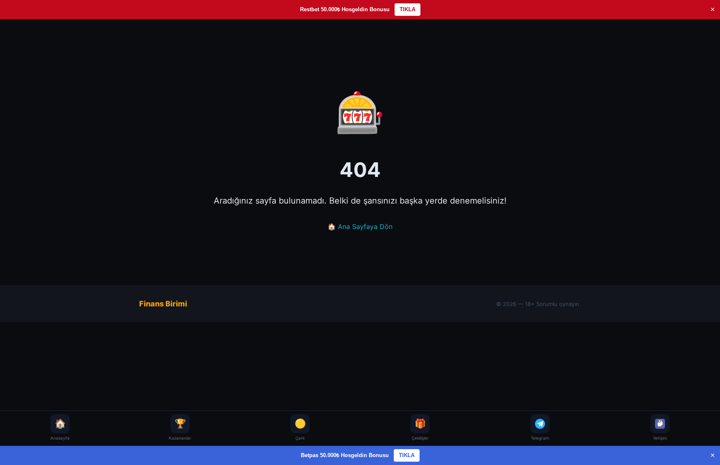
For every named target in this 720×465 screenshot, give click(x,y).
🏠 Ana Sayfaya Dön (360, 226)
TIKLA (407, 9)
